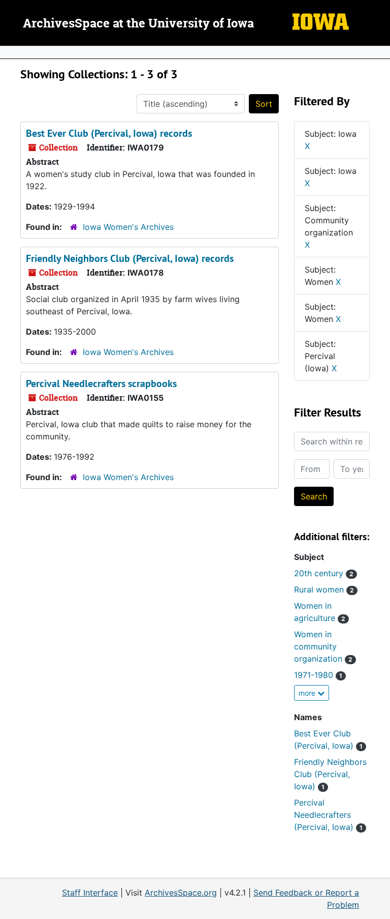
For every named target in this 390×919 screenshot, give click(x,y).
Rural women (324, 589)
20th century (323, 573)
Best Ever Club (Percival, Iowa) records (109, 133)
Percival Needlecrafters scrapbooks (101, 383)
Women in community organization (323, 646)
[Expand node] (380, 52)
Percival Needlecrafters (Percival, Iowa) (328, 814)
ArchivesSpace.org (181, 892)
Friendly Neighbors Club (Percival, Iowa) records (130, 258)
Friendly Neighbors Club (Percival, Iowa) (330, 774)
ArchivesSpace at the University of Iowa (138, 24)
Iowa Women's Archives (128, 227)
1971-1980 (318, 675)
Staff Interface (90, 892)
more (308, 693)
